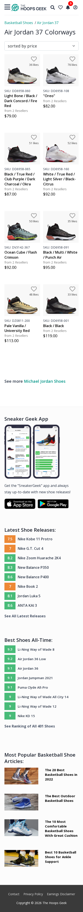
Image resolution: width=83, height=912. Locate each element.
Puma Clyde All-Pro (33, 687)
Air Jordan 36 (28, 668)
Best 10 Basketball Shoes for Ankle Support (60, 857)
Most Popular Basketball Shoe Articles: (39, 757)
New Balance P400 (33, 577)
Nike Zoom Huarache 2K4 (39, 558)
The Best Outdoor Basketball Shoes (60, 798)
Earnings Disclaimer (61, 894)
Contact (13, 894)
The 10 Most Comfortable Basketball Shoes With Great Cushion (61, 828)
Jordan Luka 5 (29, 596)
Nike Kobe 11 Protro (35, 539)
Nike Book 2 (28, 586)
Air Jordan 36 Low (32, 659)
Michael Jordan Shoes (45, 381)
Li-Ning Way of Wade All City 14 (43, 697)
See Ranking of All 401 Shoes (29, 726)
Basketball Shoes (18, 22)
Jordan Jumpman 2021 (35, 678)
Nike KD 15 (26, 716)
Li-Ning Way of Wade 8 (36, 649)
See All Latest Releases (25, 616)
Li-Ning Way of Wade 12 (37, 706)
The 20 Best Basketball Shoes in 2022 (61, 774)
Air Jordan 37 (47, 22)
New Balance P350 (33, 567)
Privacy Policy (33, 894)
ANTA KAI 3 (27, 605)
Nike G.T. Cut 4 (30, 548)
